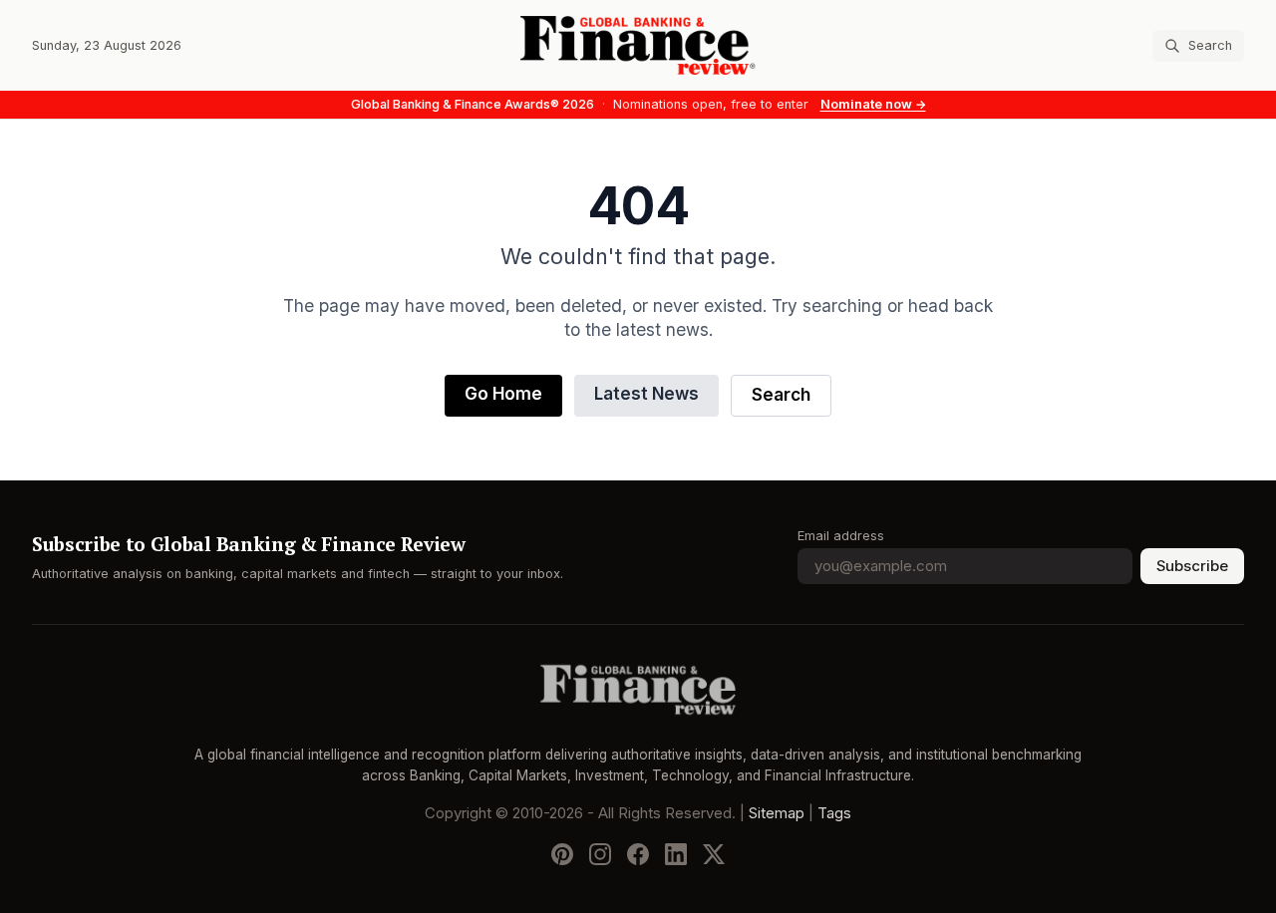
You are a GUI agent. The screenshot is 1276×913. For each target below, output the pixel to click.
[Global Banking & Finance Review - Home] (638, 45)
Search (781, 395)
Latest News (646, 394)
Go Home (503, 394)
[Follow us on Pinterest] (562, 854)
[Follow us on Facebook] (638, 854)
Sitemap (776, 813)
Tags (834, 813)
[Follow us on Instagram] (600, 854)
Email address (841, 535)
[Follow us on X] (714, 854)
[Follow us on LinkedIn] (676, 854)
